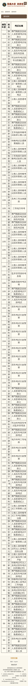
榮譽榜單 (7, 11)
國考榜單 (14, 11)
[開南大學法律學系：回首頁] (14, 5)
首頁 (2, 11)
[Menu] (25, 3)
